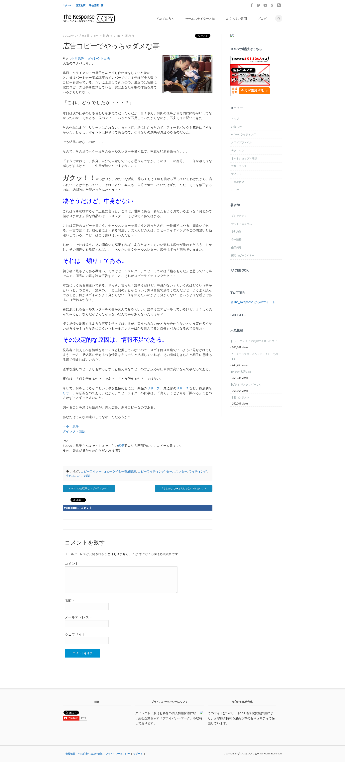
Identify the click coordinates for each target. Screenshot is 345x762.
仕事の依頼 (237, 182)
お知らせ (236, 126)
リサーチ (153, 388)
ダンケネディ (239, 215)
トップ (235, 118)
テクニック (237, 150)
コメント (71, 564)
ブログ (262, 18)
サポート (138, 753)
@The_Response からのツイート (252, 302)
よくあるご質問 (236, 18)
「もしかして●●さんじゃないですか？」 (182, 488)
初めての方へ (165, 18)
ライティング (198, 471)
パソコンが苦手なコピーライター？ (90, 488)
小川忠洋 (128, 35)
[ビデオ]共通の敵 (241, 371)
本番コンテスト (240, 397)
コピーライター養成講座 (119, 471)
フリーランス (239, 166)
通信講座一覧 (96, 5)
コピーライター (91, 471)
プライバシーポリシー (118, 753)
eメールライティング (243, 134)
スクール (67, 5)
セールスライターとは (200, 18)
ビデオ (235, 189)
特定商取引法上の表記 (90, 753)
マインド (236, 174)
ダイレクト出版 (98, 58)
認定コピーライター (243, 255)
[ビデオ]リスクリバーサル (246, 384)
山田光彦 (236, 247)
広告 (79, 475)
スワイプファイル (241, 142)
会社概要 (70, 753)
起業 (121, 445)
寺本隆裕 (236, 239)
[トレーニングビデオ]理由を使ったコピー (255, 341)
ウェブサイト (75, 634)
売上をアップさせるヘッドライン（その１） (254, 356)
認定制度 (80, 5)
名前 (69, 600)
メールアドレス (78, 617)
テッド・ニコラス (241, 223)
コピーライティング (151, 471)
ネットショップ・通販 (244, 158)
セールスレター (176, 471)
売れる (70, 475)
